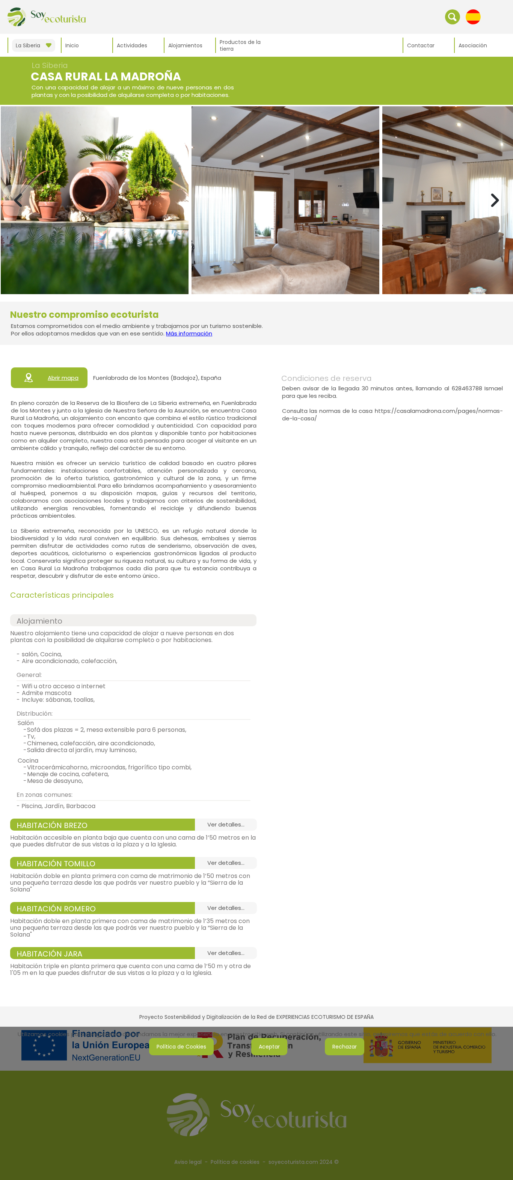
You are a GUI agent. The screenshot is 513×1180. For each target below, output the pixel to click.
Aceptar (269, 1046)
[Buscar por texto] (452, 16)
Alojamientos (185, 45)
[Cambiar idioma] (473, 16)
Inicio (72, 45)
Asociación (473, 45)
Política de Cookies (181, 1046)
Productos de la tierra (240, 45)
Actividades (132, 45)
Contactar (421, 45)
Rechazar (344, 1046)
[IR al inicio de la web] (47, 16)
